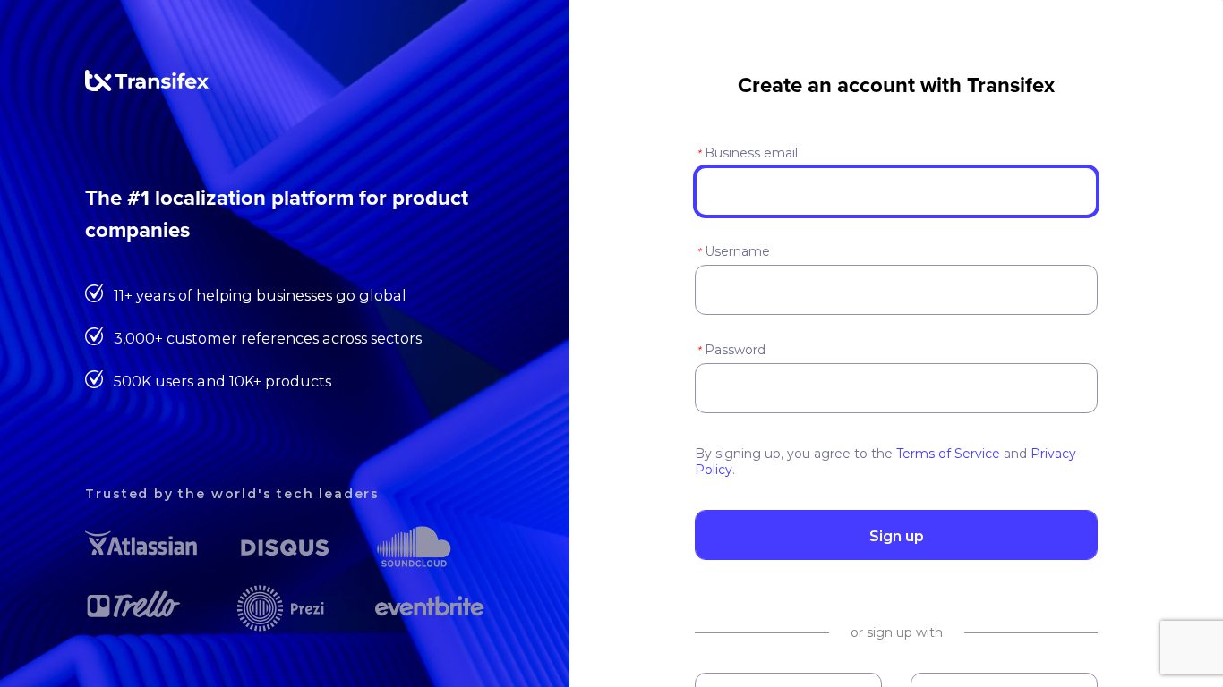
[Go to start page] (147, 87)
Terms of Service (948, 453)
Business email (747, 153)
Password (731, 350)
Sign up (896, 536)
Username (733, 251)
